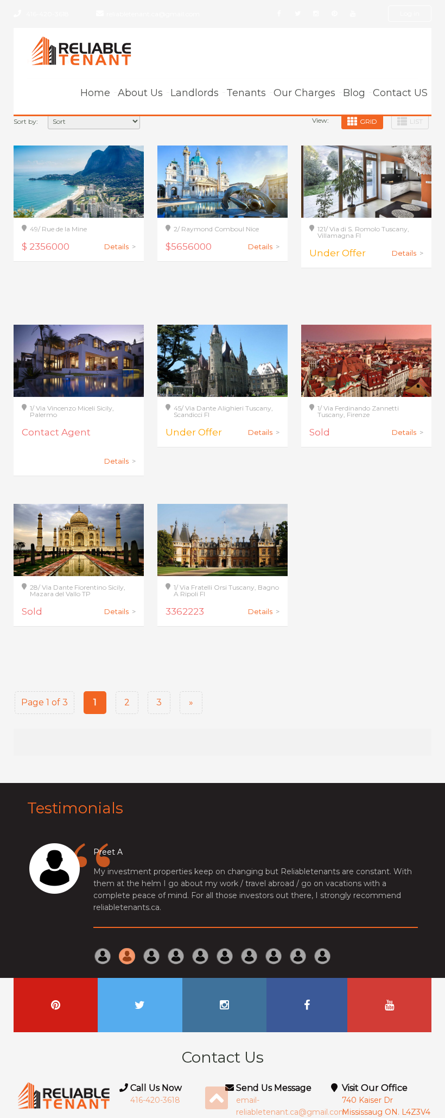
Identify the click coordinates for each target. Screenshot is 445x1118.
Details (120, 246)
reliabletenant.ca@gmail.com (153, 14)
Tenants (246, 93)
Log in (409, 13)
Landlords (194, 93)
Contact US (400, 93)
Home (95, 93)
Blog (354, 93)
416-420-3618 (47, 14)
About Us (140, 93)
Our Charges (304, 93)
